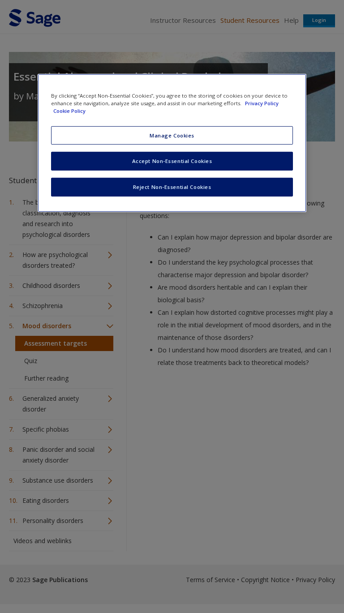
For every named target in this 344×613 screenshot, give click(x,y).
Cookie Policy (69, 110)
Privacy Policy (262, 103)
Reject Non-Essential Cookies (172, 187)
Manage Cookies (172, 135)
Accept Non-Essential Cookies (172, 161)
